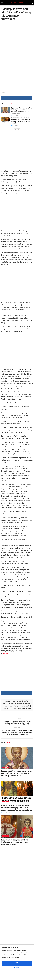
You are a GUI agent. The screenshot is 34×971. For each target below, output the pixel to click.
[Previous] (15, 129)
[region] (17, 958)
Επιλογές (17, 967)
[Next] (18, 129)
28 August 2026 (15, 125)
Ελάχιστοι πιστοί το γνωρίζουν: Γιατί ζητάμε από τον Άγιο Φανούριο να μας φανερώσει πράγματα (14, 842)
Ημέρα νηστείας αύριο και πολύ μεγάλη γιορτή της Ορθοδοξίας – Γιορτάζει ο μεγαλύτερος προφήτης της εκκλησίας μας (16, 807)
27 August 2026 (6, 846)
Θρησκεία (6, 767)
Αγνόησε (17, 962)
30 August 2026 (15, 115)
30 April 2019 (4, 92)
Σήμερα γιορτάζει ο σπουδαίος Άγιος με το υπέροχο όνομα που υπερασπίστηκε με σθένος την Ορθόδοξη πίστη (16, 773)
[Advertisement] (17, 39)
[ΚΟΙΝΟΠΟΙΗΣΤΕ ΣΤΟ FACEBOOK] (16, 98)
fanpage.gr (6, 653)
